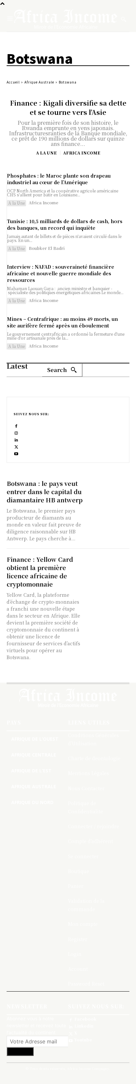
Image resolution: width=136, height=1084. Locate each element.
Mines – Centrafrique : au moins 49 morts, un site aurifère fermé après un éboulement (62, 322)
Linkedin (83, 1026)
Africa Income (81, 152)
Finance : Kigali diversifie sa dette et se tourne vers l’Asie (68, 107)
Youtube (83, 1039)
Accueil (13, 82)
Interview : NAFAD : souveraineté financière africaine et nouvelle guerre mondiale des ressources (60, 273)
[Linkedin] (16, 439)
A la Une (46, 153)
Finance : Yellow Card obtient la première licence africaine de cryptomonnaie (40, 571)
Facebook (85, 1019)
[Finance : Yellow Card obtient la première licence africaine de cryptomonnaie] (107, 566)
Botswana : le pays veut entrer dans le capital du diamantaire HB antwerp (45, 491)
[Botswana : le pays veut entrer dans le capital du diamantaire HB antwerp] (107, 490)
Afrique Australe (39, 82)
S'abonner (20, 1051)
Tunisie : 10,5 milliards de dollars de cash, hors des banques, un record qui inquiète (64, 224)
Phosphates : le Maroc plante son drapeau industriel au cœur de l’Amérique (59, 179)
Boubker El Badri (47, 248)
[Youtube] (16, 453)
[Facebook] (16, 425)
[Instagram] (16, 432)
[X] (16, 446)
